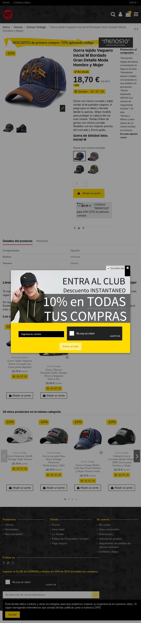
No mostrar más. (118, 268)
